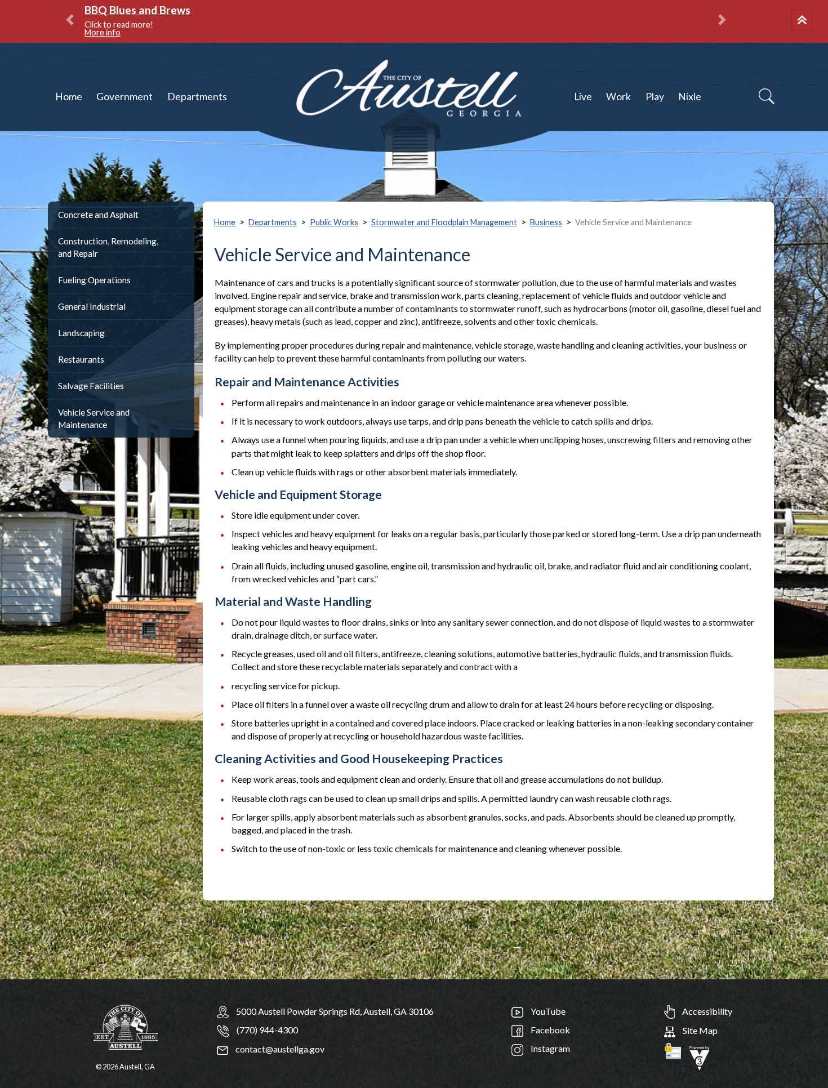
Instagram (549, 1048)
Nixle (689, 96)
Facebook (549, 1029)
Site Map (699, 1030)
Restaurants (81, 359)
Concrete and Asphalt (98, 214)
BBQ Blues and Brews (137, 9)
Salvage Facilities (91, 386)
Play (655, 96)
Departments (197, 96)
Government (124, 96)
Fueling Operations (94, 280)
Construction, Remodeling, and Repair (108, 247)
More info (102, 32)
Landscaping (81, 333)
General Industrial (92, 306)
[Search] (766, 96)
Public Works (334, 222)
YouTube (547, 1011)
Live (583, 96)
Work (618, 96)
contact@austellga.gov (279, 1049)
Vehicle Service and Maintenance (94, 418)
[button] (804, 21)
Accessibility (706, 1011)
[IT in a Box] (699, 1056)
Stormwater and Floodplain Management (444, 222)
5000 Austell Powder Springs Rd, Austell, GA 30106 (335, 1011)
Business (546, 222)
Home (68, 96)
